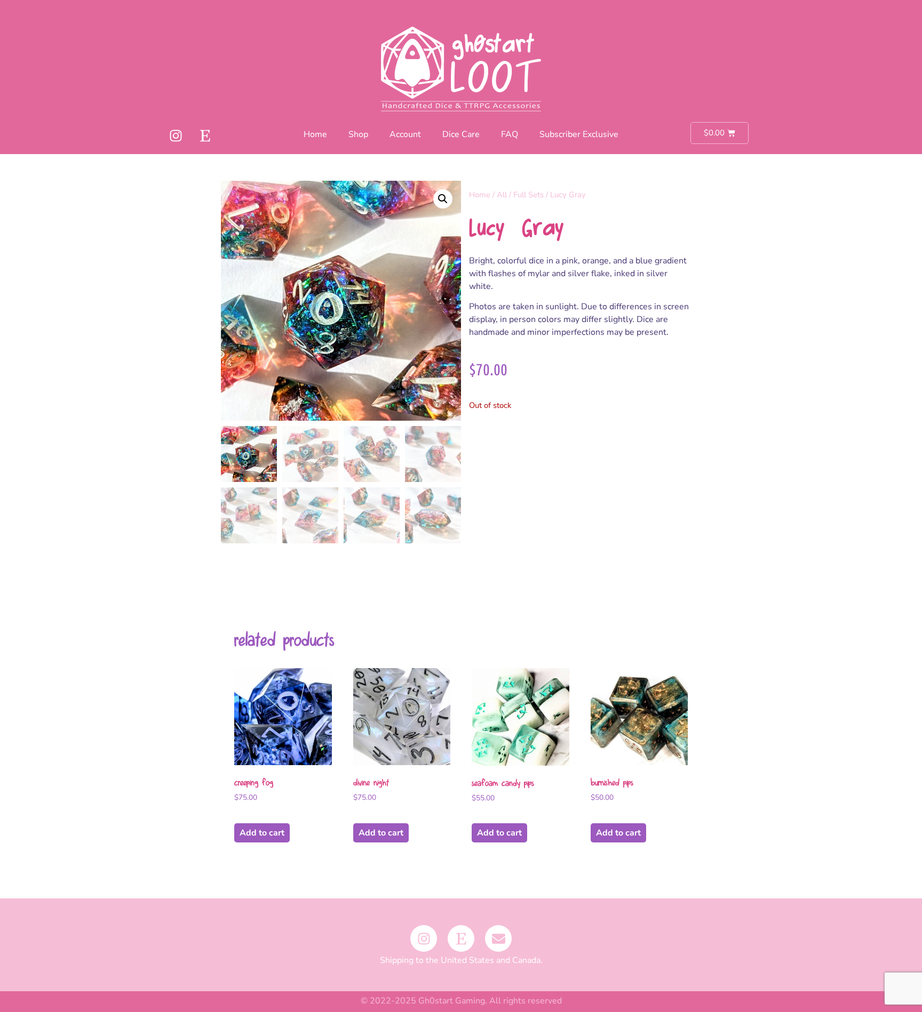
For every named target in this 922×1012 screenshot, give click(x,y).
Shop (358, 134)
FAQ (509, 134)
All (502, 194)
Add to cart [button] (262, 833)
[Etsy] (205, 135)
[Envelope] (498, 938)
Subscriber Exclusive (578, 134)
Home (315, 134)
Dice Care (461, 134)
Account (405, 134)
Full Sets (528, 194)
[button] (442, 198)
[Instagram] (175, 135)
